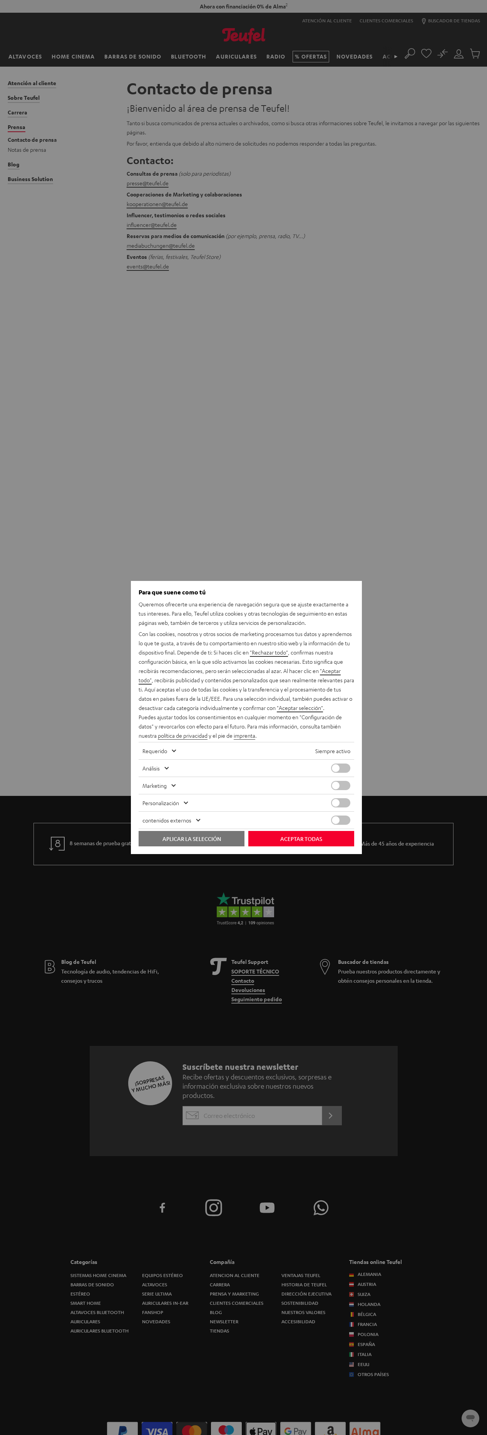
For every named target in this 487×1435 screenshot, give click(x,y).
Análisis (151, 768)
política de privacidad (183, 735)
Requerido (154, 750)
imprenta (244, 735)
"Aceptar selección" (300, 707)
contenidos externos (166, 820)
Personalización (160, 802)
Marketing (154, 785)
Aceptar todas (301, 838)
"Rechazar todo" (269, 652)
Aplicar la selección (191, 838)
